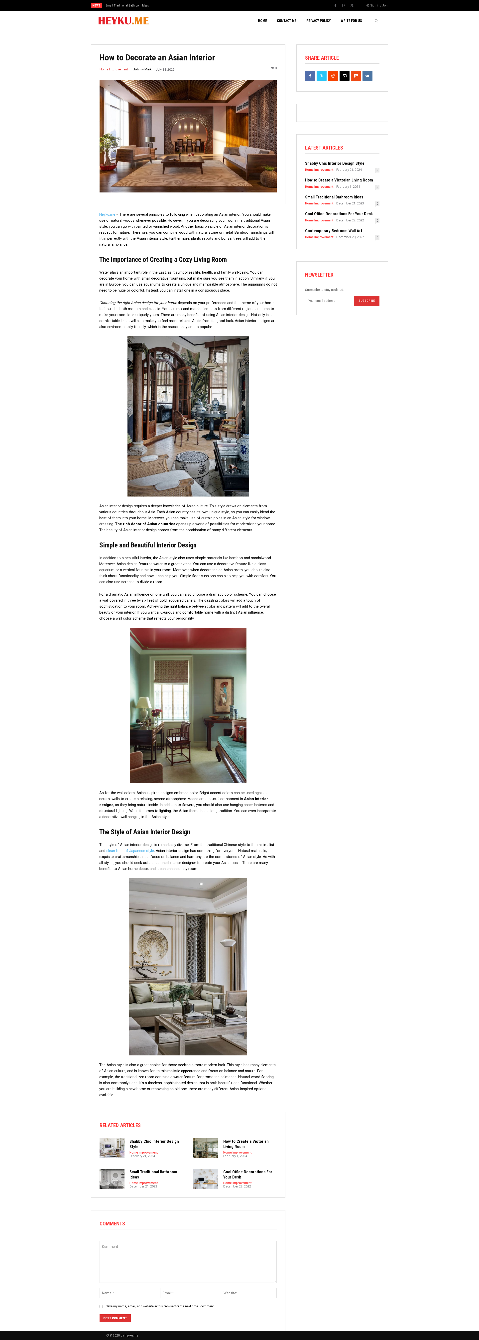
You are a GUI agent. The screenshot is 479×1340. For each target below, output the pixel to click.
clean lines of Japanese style (130, 850)
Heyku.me (107, 214)
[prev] (248, 5)
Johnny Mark (142, 69)
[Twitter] (352, 5)
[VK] (367, 76)
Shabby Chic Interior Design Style (334, 163)
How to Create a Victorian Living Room (339, 179)
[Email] (345, 76)
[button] (376, 20)
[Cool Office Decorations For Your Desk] (205, 1179)
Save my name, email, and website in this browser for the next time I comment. (160, 1306)
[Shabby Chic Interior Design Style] (112, 1148)
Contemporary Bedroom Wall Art (333, 230)
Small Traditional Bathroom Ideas (334, 196)
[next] (256, 5)
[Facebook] (335, 5)
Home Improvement (114, 69)
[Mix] (356, 76)
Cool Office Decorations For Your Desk (130, 5)
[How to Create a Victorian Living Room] (205, 1148)
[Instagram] (343, 5)
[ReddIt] (333, 76)
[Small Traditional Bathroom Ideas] (112, 1179)
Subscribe (367, 301)
